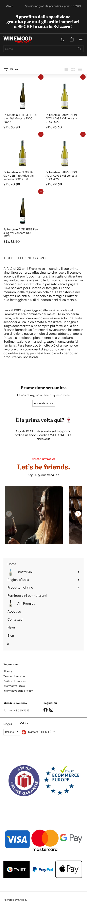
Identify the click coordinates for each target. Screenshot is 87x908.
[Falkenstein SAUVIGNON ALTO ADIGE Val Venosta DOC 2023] (65, 104)
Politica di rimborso (15, 681)
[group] (34, 515)
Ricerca (7, 671)
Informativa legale (14, 686)
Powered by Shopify (15, 899)
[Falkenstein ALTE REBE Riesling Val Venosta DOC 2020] (22, 104)
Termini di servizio (14, 676)
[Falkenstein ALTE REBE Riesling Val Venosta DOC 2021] (22, 218)
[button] (78, 514)
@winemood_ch (48, 475)
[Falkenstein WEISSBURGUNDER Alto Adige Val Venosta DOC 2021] (22, 161)
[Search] (79, 48)
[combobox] (43, 48)
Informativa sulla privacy (18, 690)
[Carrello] (71, 39)
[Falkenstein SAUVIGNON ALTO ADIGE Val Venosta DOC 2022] (65, 161)
